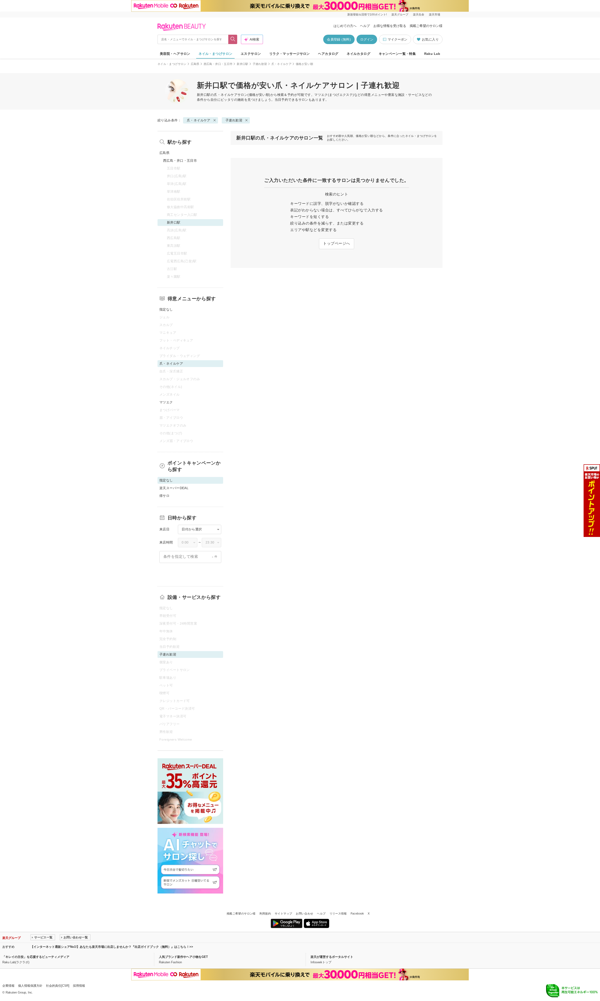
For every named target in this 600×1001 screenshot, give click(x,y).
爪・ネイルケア (281, 64)
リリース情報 (338, 913)
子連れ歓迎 (260, 64)
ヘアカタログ (328, 54)
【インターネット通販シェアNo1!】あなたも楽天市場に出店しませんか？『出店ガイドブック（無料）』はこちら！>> (111, 947)
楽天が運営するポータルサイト (332, 957)
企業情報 (8, 985)
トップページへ (336, 243)
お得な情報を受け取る (389, 26)
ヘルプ (365, 26)
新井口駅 (242, 64)
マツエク (166, 402)
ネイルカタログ (358, 54)
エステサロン (251, 54)
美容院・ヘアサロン (175, 54)
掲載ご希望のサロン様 (426, 26)
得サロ (164, 496)
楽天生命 (418, 14)
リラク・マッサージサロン (289, 54)
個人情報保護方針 (30, 985)
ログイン (366, 39)
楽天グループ (399, 14)
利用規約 (265, 913)
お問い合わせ (304, 913)
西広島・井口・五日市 (218, 64)
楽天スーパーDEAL (173, 488)
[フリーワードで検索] (232, 39)
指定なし (166, 309)
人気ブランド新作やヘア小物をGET (183, 957)
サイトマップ (283, 913)
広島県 (195, 64)
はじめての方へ (345, 26)
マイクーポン (397, 39)
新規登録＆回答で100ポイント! (367, 14)
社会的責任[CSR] (57, 985)
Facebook (357, 913)
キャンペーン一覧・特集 (397, 54)
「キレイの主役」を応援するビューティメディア (35, 957)
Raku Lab (432, 54)
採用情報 (79, 985)
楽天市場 (434, 14)
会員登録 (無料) (339, 39)
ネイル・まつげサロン (215, 54)
